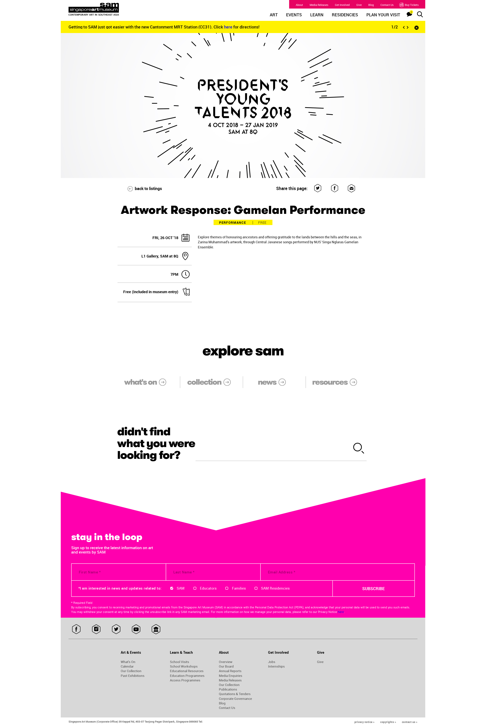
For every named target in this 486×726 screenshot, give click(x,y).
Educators (208, 588)
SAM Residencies (275, 588)
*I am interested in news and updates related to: (120, 588)
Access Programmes (185, 680)
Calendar (127, 666)
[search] (359, 449)
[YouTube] (136, 629)
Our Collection (131, 671)
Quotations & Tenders (235, 694)
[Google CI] (156, 629)
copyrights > (388, 722)
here (228, 27)
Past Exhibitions (132, 676)
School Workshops (184, 666)
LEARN (316, 15)
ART (274, 15)
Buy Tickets (412, 5)
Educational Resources (187, 671)
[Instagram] (96, 629)
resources (329, 381)
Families (239, 588)
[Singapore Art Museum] (113, 9)
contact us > (409, 722)
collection (204, 381)
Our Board (226, 666)
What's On (128, 662)
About (299, 5)
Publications (228, 689)
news (267, 381)
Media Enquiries (230, 676)
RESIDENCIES (345, 15)
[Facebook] (334, 188)
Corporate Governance (235, 699)
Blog (371, 5)
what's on (140, 381)
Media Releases (319, 5)
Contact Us (387, 5)
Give (359, 5)
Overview (225, 662)
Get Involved (342, 5)
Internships (276, 666)
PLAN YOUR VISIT (383, 15)
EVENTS (294, 15)
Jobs (271, 662)
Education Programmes (187, 676)
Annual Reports (230, 671)
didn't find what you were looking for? (156, 443)
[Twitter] (317, 188)
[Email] (351, 188)
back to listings (148, 188)
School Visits (179, 662)
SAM (181, 588)
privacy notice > (364, 722)
